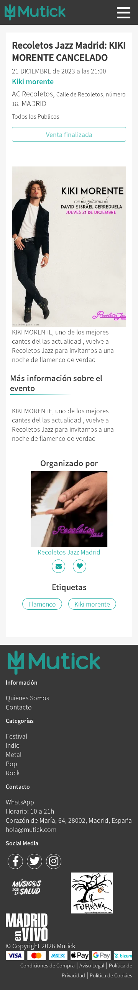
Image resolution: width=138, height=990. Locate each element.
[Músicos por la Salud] (27, 887)
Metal (13, 754)
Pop (11, 763)
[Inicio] (41, 12)
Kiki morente (92, 603)
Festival (16, 735)
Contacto (19, 706)
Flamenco (42, 603)
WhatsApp (20, 801)
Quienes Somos (27, 697)
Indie (13, 745)
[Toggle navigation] (123, 12)
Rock (13, 772)
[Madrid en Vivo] (92, 892)
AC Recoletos (32, 93)
